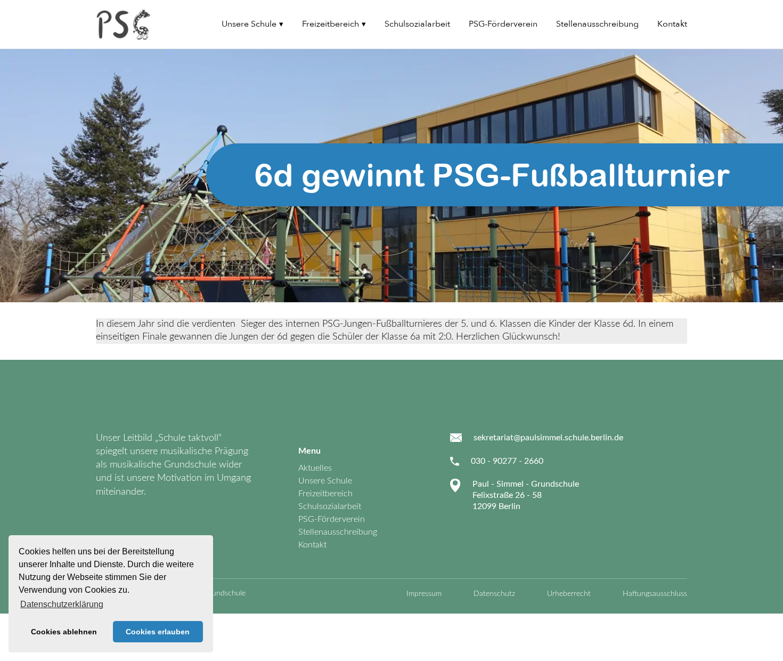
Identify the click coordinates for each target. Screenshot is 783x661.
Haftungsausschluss (655, 594)
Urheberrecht (569, 594)
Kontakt (672, 24)
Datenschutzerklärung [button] (61, 604)
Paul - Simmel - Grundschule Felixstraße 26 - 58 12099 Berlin (525, 495)
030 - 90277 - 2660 (507, 461)
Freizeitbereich (330, 24)
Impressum (424, 594)
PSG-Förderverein (503, 24)
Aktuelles (315, 468)
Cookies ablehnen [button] (64, 631)
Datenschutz (494, 594)
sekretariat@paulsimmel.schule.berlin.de (548, 437)
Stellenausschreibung (597, 24)
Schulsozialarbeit (417, 24)
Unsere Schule (249, 24)
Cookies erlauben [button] (158, 631)
